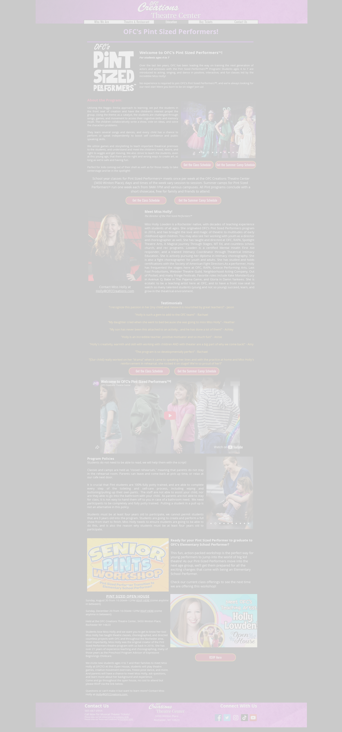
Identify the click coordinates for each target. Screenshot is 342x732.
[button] (330, 11)
